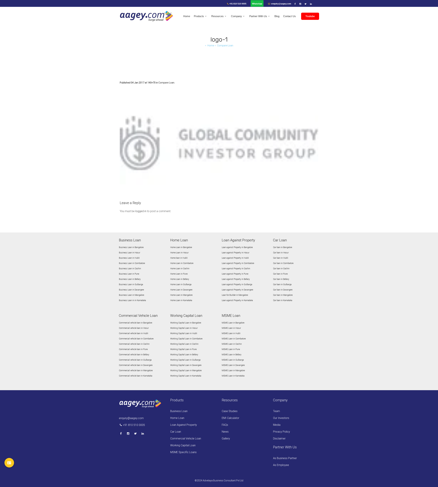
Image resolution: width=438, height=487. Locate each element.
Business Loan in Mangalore (131, 295)
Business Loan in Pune (129, 274)
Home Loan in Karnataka (181, 300)
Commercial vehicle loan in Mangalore (136, 370)
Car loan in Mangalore (283, 295)
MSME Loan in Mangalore (233, 370)
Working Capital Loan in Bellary (184, 354)
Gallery (226, 438)
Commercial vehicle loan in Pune (133, 349)
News (225, 431)
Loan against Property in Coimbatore (238, 263)
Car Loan (175, 431)
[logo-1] (219, 143)
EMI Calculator (230, 418)
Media (276, 424)
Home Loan (177, 418)
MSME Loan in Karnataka (233, 376)
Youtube (310, 16)
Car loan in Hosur (281, 252)
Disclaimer (279, 438)
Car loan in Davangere (282, 290)
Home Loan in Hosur (179, 252)
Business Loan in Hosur (129, 252)
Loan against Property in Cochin (236, 268)
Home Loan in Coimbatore (181, 263)
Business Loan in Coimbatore (132, 263)
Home (210, 45)
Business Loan (179, 411)
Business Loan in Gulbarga (131, 284)
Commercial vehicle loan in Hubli (133, 333)
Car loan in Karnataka (282, 300)
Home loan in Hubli (179, 258)
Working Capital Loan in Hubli (183, 333)
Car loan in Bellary (281, 279)
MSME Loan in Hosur (231, 328)
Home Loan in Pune (179, 274)
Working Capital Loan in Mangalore (186, 370)
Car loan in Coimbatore (283, 263)
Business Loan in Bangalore (131, 247)
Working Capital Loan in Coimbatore (186, 338)
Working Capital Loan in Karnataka (185, 376)
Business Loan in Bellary (130, 279)
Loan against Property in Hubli (235, 258)
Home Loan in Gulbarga (180, 284)
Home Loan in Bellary (179, 279)
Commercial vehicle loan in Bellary (134, 354)
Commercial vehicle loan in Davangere (135, 365)
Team (276, 411)
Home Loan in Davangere (181, 290)
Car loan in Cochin (281, 268)
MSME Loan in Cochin (232, 344)
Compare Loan (225, 45)
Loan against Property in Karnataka (237, 300)
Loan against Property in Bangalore (237, 247)
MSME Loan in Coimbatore (234, 338)
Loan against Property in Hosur (235, 252)
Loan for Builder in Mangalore (235, 295)
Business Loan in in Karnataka (132, 300)
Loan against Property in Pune (235, 274)
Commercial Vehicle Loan (185, 438)
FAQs (225, 424)
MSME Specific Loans (183, 452)
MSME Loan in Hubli (231, 333)
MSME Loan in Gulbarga (233, 360)
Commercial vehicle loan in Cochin (134, 344)
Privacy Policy (281, 431)
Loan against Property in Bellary (236, 279)
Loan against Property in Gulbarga (237, 284)
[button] (9, 462)
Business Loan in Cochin (130, 268)
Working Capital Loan (183, 445)
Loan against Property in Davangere (237, 290)
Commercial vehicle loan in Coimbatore (136, 338)
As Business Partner (285, 458)
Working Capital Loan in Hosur (184, 328)
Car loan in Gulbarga (282, 284)
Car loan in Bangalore (282, 247)
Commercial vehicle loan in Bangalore (135, 323)
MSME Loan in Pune (231, 349)
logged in (140, 211)
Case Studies (229, 411)
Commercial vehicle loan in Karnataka (135, 376)
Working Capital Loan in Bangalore (185, 323)
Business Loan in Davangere (131, 290)
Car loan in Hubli (280, 258)
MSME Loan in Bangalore (233, 323)
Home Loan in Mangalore (181, 295)
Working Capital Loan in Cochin (184, 344)
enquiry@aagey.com (281, 4)
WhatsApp (257, 4)
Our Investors (281, 418)
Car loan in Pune (280, 274)
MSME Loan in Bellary (231, 354)
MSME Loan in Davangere (233, 365)
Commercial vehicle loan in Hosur (134, 328)
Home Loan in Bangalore (181, 247)
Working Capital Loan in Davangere (185, 365)
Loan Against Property (183, 424)
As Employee (281, 465)
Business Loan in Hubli (129, 258)
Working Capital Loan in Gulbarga (185, 360)
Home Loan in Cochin (179, 268)
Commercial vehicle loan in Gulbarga (135, 360)
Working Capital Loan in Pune (183, 349)
